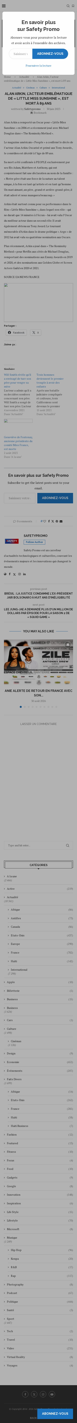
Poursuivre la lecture (38, 65)
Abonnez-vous (50, 54)
